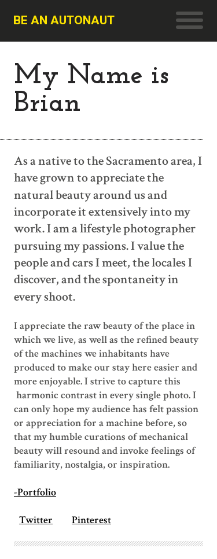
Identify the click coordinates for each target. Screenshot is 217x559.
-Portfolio (35, 492)
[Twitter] (16, 520)
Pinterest (91, 520)
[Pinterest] (69, 520)
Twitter (36, 520)
